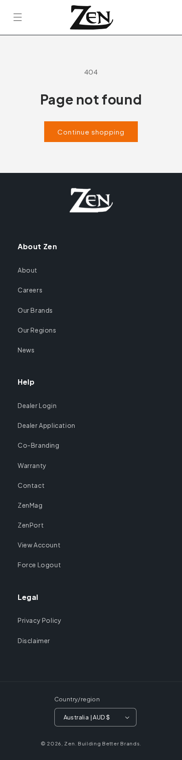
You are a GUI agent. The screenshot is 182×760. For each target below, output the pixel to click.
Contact (31, 485)
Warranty (32, 465)
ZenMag (30, 505)
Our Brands (35, 310)
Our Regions (37, 330)
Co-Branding (39, 445)
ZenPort (31, 525)
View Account (39, 545)
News (26, 350)
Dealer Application (47, 425)
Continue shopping (91, 131)
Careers (30, 290)
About (28, 270)
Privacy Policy (39, 620)
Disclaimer (34, 640)
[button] (17, 17)
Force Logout (39, 565)
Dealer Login (37, 405)
